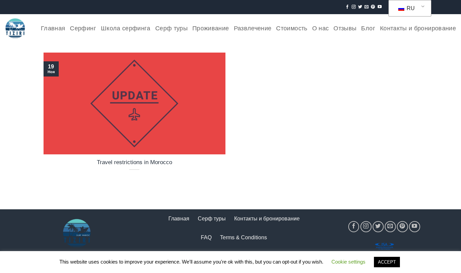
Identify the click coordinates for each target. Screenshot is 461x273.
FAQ (206, 237)
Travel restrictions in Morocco (134, 162)
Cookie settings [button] (348, 262)
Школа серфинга (126, 28)
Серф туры (171, 28)
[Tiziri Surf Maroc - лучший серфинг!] (15, 28)
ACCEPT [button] (387, 262)
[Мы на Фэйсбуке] (347, 7)
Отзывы (344, 28)
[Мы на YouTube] (380, 7)
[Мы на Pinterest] (373, 7)
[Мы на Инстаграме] (354, 7)
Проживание (210, 28)
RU (410, 8)
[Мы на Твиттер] (360, 7)
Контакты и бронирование (418, 28)
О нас (320, 28)
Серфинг (83, 28)
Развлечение (253, 28)
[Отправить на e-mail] (366, 7)
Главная (53, 28)
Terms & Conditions (243, 237)
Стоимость (291, 28)
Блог (368, 28)
